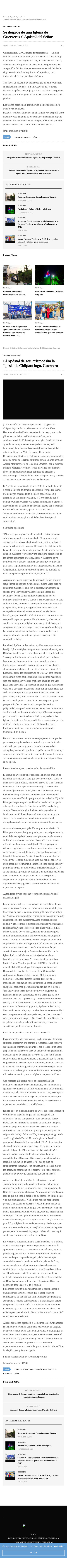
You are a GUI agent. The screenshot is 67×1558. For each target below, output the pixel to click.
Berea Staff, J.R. (10, 45)
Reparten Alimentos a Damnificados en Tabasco (37, 197)
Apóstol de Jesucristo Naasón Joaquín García (35, 1369)
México (36, 137)
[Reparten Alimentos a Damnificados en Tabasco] (10, 197)
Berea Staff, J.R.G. (10, 374)
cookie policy (59, 1546)
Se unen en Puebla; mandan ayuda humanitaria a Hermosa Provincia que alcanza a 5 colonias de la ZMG (38, 224)
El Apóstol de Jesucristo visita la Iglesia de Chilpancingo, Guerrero (33, 157)
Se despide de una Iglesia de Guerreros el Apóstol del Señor (33, 1410)
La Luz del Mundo (22, 137)
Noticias (22, 193)
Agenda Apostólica (11, 26)
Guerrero (7, 1374)
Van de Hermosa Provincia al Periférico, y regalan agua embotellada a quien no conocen (49, 330)
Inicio (33, 1534)
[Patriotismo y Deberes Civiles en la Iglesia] (10, 209)
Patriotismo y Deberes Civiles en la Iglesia (34, 209)
